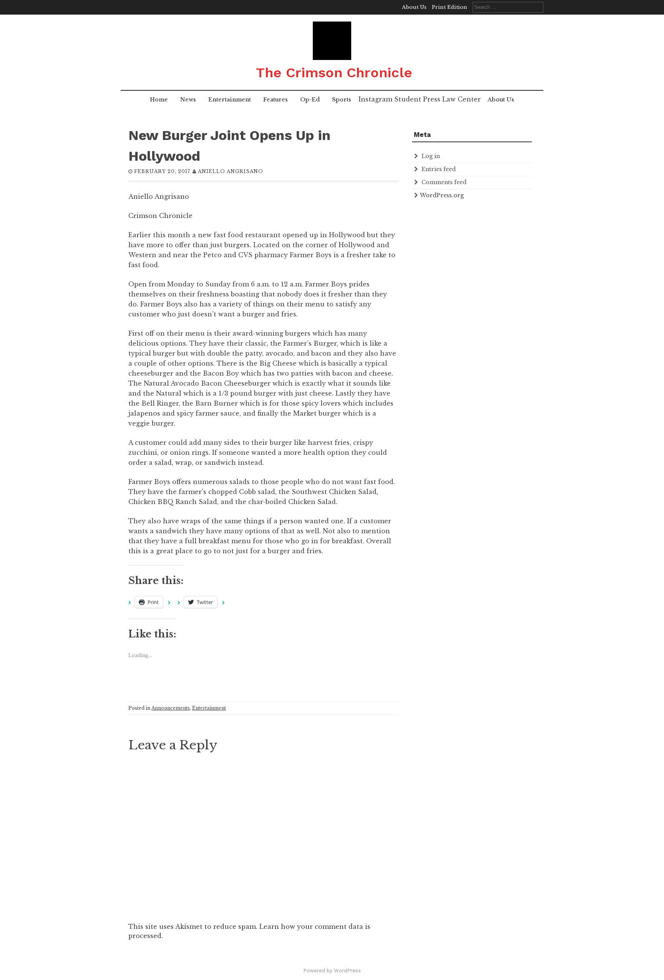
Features (275, 99)
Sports (341, 99)
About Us (414, 7)
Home (159, 99)
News (188, 99)
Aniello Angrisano (230, 171)
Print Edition (449, 7)
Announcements (170, 708)
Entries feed (439, 169)
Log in (431, 156)
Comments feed (444, 182)
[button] (332, 41)
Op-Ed (310, 99)
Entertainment (229, 99)
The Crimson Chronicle (334, 73)
